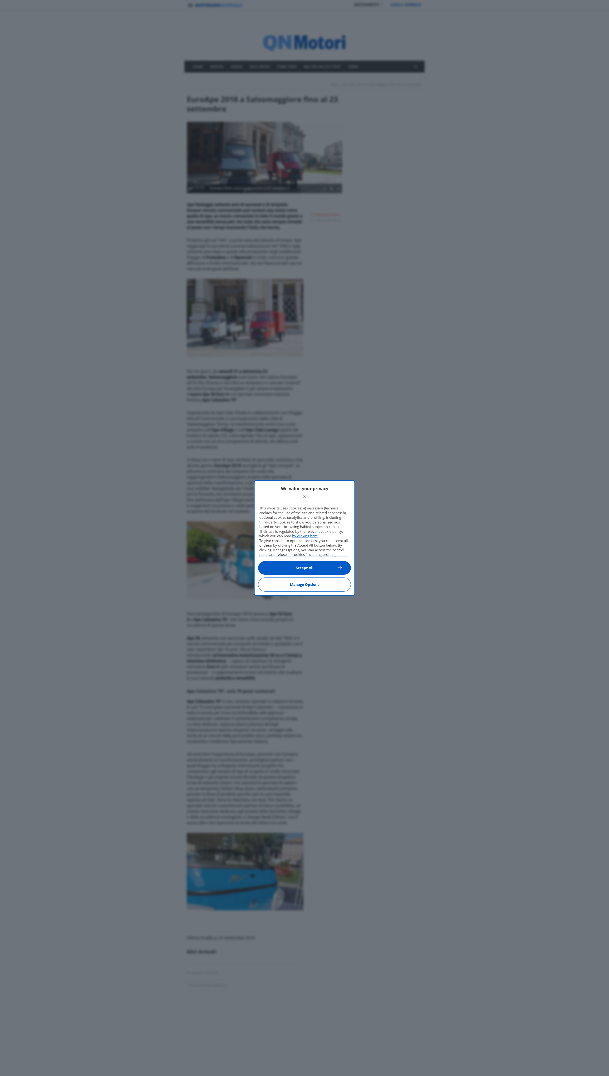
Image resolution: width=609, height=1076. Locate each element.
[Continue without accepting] (304, 496)
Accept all (304, 567)
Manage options (304, 584)
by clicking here (305, 535)
